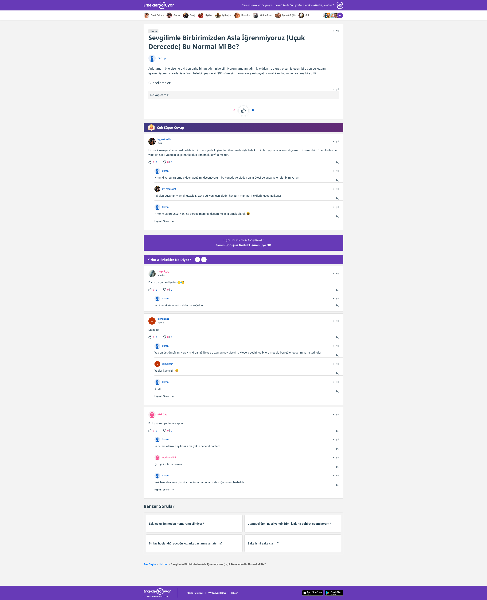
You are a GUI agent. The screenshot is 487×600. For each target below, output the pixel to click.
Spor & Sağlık (289, 15)
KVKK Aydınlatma (217, 593)
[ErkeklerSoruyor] (161, 591)
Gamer (176, 15)
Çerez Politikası (195, 593)
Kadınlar (245, 15)
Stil (307, 15)
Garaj (192, 15)
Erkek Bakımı (157, 15)
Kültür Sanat (265, 15)
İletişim (234, 593)
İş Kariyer (226, 15)
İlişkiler (208, 15)
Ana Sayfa (150, 564)
